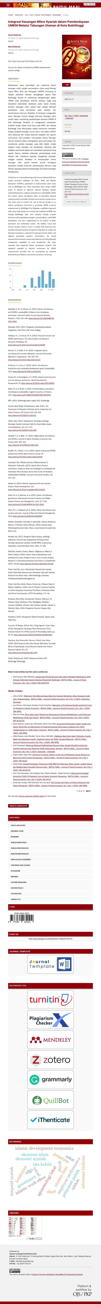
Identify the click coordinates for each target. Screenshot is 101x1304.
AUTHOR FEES (16, 894)
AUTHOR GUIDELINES (19, 882)
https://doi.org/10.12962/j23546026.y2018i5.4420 (33, 635)
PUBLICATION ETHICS (19, 842)
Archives (19, 15)
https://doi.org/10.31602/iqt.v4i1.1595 (22, 653)
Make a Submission (18, 806)
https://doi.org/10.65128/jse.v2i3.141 (27, 61)
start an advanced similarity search (32, 796)
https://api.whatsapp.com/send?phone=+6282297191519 (50, 939)
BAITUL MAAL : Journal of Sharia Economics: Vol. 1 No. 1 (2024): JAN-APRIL (58, 786)
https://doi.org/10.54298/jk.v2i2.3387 (22, 430)
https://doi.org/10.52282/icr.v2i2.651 (22, 415)
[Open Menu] (8, 4)
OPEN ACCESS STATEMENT (21, 859)
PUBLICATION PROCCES (20, 848)
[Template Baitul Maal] (50, 965)
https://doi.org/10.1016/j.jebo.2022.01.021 (24, 360)
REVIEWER (15, 837)
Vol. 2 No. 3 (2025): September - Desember (43, 15)
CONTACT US (15, 899)
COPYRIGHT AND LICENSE (20, 865)
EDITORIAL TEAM (17, 831)
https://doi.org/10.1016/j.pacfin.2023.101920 (25, 457)
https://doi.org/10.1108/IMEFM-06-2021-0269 (26, 504)
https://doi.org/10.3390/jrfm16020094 (27, 516)
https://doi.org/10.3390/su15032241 (27, 372)
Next (88, 791)
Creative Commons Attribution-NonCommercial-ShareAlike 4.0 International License (76, 162)
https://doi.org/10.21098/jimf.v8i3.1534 (23, 445)
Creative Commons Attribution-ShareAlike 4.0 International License (57, 1274)
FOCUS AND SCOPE (18, 825)
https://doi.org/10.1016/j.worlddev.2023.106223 (26, 490)
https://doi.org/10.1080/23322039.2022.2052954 (32, 395)
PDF (67, 85)
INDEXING (14, 877)
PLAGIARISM (15, 871)
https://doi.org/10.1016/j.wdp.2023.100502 (37, 383)
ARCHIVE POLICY (17, 888)
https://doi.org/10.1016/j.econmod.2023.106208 (26, 345)
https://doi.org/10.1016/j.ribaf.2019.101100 (36, 564)
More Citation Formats (76, 202)
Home (10, 15)
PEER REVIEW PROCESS (20, 854)
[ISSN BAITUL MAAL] (21, 923)
